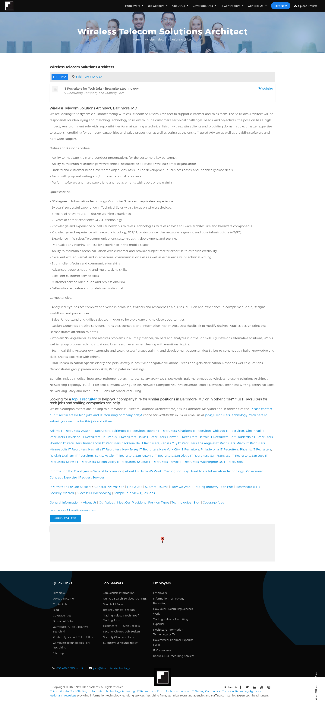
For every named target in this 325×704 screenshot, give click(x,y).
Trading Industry (176, 471)
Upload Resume (307, 6)
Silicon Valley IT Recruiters (116, 461)
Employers (132, 5)
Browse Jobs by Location (119, 609)
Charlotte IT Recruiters (195, 430)
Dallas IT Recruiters (151, 437)
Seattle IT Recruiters (81, 461)
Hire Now (281, 5)
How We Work (151, 471)
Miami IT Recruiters (250, 443)
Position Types (158, 502)
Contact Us (255, 5)
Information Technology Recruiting (112, 691)
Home (136, 39)
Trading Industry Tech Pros (214, 486)
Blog (197, 502)
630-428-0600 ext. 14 (69, 668)
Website (267, 88)
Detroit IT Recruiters (213, 437)
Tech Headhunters (177, 691)
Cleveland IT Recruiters (83, 437)
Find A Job (135, 486)
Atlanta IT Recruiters (65, 430)
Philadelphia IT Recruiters (219, 449)
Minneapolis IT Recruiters (68, 449)
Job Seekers (156, 5)
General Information (108, 471)
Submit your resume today (120, 642)
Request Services (91, 477)
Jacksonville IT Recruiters (140, 443)
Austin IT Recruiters (95, 430)
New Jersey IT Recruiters (140, 449)
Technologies (181, 502)
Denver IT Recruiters (182, 437)
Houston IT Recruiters (66, 443)
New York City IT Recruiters (179, 449)
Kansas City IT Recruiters (179, 443)
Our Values (107, 502)
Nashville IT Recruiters (104, 449)
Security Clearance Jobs (118, 637)
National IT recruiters (63, 695)
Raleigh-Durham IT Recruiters (71, 455)
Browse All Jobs (63, 621)
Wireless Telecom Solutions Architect (77, 510)
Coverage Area (203, 5)
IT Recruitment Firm (150, 691)
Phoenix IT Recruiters (255, 449)
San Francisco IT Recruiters (230, 455)
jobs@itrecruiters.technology (226, 415)
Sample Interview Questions (134, 493)
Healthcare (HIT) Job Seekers (121, 625)
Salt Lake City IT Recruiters (114, 455)
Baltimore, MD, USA (89, 76)
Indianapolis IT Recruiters (102, 443)
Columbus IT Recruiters (119, 437)
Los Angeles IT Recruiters (216, 443)
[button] (162, 540)
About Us (178, 5)
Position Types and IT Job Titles (73, 637)
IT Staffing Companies (205, 691)
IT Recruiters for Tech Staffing (68, 691)
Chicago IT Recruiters (229, 430)
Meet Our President (131, 502)
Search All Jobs (113, 604)
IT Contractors (230, 5)
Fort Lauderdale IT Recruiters (251, 437)
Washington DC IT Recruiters (221, 461)
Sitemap (58, 653)
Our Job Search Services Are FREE (125, 598)
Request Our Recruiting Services (173, 656)
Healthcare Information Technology (217, 471)
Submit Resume (157, 486)
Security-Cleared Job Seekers (121, 631)
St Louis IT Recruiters (152, 461)
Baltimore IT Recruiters (129, 430)
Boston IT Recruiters (162, 430)
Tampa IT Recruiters (184, 461)
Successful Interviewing (94, 493)
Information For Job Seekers (70, 486)
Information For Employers (70, 471)
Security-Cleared (62, 493)
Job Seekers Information (118, 592)
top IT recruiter (84, 399)
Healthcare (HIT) (248, 486)
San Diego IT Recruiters (191, 455)
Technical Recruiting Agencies (241, 691)
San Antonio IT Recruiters (154, 455)
